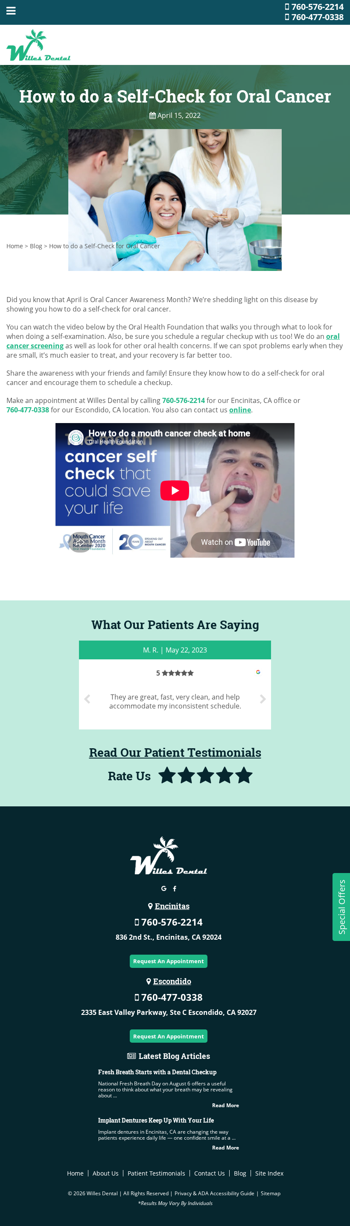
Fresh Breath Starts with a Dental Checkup (157, 1072)
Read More (225, 1105)
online (240, 410)
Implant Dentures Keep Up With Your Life (156, 1120)
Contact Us (209, 1173)
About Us (106, 1173)
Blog (36, 246)
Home (14, 246)
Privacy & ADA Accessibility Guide (214, 1193)
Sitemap (270, 1193)
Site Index (269, 1173)
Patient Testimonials (156, 1173)
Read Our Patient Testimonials (175, 753)
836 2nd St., (169, 937)
